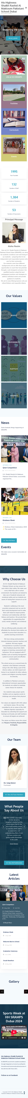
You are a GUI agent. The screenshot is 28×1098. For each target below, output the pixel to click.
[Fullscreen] (25, 1038)
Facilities (14, 103)
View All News (10, 540)
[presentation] (3, 25)
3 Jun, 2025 (8, 954)
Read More (8, 923)
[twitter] (24, 1093)
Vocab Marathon (8, 960)
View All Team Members (15, 795)
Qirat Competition (10, 468)
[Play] (3, 1038)
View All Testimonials (15, 863)
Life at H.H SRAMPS (14, 77)
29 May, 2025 (8, 964)
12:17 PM (17, 908)
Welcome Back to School (11, 941)
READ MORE (13, 38)
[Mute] (22, 1038)
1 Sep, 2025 (8, 935)
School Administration (10, 470)
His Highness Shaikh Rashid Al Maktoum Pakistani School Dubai (12, 7)
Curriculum (14, 130)
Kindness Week (9, 520)
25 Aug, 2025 (8, 945)
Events (14, 156)
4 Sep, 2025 (7, 908)
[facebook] (24, 1092)
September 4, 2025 (7, 465)
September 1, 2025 (7, 517)
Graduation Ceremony (10, 951)
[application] (14, 1032)
